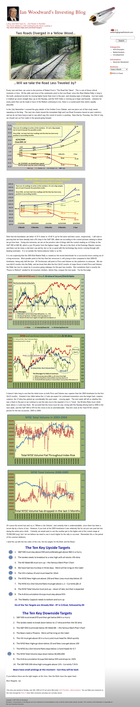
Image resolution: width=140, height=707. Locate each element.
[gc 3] (45, 232)
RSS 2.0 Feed (117, 73)
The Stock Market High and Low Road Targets (24, 28)
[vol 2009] (46, 521)
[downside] (46, 671)
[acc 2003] (46, 330)
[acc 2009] (46, 389)
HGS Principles (64, 690)
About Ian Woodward (121, 62)
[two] (45, 85)
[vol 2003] (46, 466)
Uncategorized (118, 55)
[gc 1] (45, 170)
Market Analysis (75, 690)
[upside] (46, 608)
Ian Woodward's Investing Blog (53, 11)
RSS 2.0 (24, 693)
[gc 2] (6, 174)
